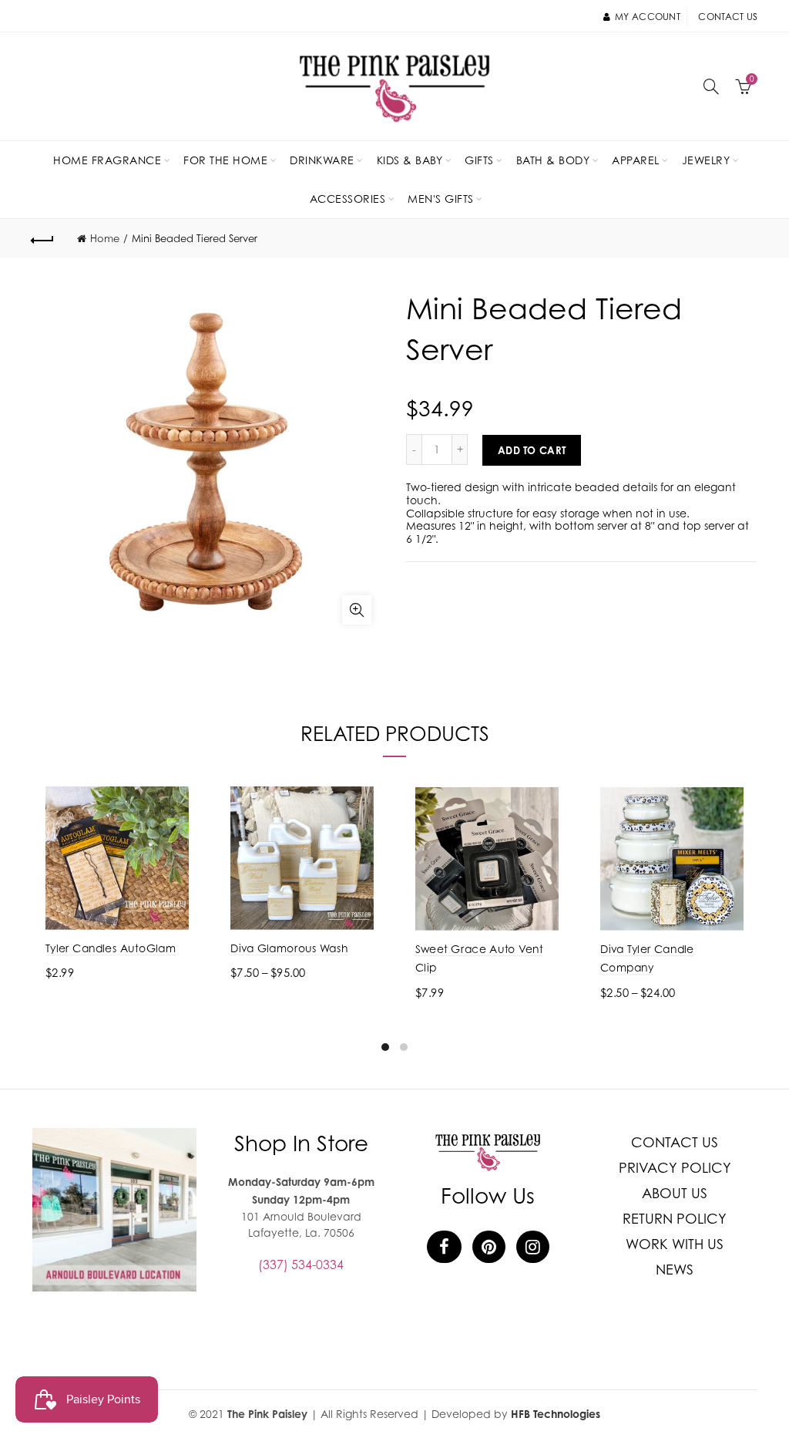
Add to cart (532, 450)
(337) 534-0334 (301, 1264)
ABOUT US (674, 1193)
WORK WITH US (675, 1244)
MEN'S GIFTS (441, 198)
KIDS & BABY (410, 160)
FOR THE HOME (225, 160)
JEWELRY (706, 160)
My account (647, 16)
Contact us (727, 16)
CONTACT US (674, 1142)
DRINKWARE (322, 160)
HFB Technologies (555, 1413)
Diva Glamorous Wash (288, 948)
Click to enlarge (356, 610)
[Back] (43, 238)
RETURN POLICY (675, 1219)
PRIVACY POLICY (675, 1168)
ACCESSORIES (348, 198)
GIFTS (479, 160)
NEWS (674, 1269)
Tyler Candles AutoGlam (110, 948)
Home (104, 238)
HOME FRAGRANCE (107, 160)
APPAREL (636, 160)
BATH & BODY (553, 160)
